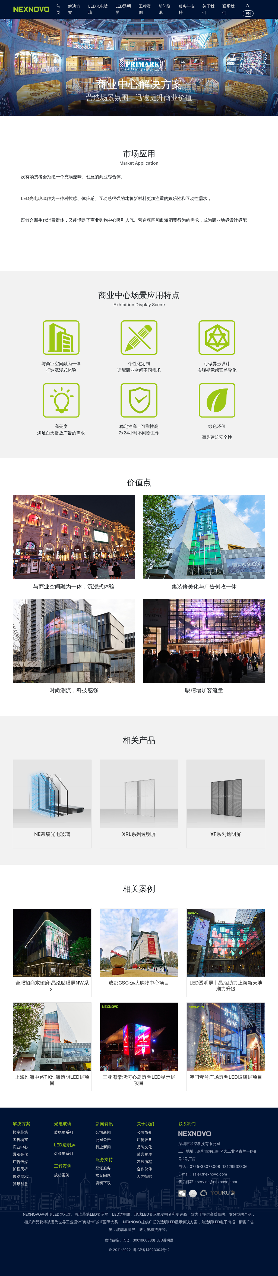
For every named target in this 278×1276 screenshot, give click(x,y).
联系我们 (228, 9)
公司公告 (103, 1139)
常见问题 (103, 1175)
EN (248, 13)
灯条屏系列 (63, 1153)
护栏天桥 (20, 1169)
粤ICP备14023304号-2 (151, 1249)
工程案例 (145, 9)
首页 (58, 9)
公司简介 (144, 1132)
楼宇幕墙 (20, 1132)
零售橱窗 (20, 1139)
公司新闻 (103, 1132)
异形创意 (20, 1183)
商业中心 (20, 1147)
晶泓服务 (103, 1168)
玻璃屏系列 (63, 1132)
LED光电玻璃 (98, 9)
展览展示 (20, 1176)
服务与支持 (187, 9)
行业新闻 (103, 1147)
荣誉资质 (144, 1154)
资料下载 (103, 1182)
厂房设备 (144, 1139)
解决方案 (74, 9)
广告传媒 (20, 1161)
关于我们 (208, 9)
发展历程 (144, 1161)
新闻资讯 (165, 9)
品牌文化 (144, 1147)
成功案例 (61, 1174)
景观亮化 (20, 1154)
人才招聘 (144, 1176)
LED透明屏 (123, 9)
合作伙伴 (144, 1169)
